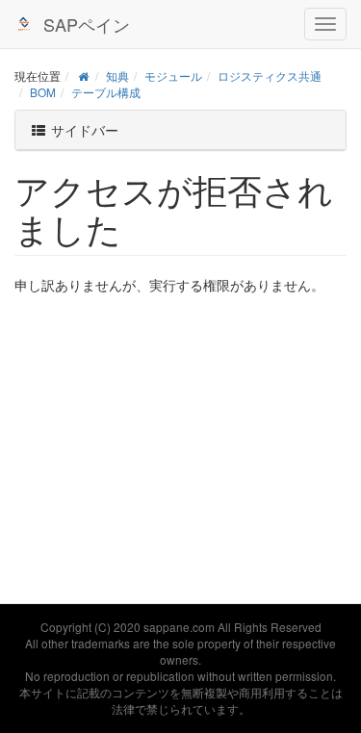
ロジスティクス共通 (270, 75)
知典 (117, 75)
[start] (83, 75)
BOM (43, 92)
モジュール (173, 75)
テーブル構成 (106, 92)
